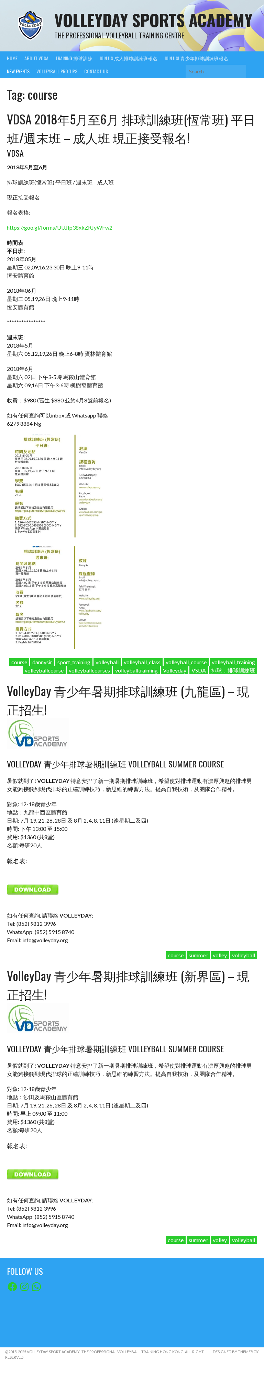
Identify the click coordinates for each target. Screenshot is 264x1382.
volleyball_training (233, 662)
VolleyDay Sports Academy (153, 20)
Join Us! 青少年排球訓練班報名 (196, 58)
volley (220, 955)
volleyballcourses (89, 670)
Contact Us (96, 71)
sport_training (73, 662)
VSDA (198, 670)
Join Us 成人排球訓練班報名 (128, 58)
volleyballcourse (44, 670)
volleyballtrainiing (136, 670)
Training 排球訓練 (73, 58)
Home (12, 58)
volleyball (107, 662)
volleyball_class (142, 662)
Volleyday (174, 670)
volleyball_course (186, 662)
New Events (18, 71)
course (19, 662)
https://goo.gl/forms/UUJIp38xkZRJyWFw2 (59, 227)
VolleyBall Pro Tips (56, 71)
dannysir (42, 662)
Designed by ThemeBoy (236, 1351)
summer (198, 955)
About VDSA (36, 58)
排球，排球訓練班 (233, 670)
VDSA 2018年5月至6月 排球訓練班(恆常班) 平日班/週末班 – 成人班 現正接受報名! (131, 128)
